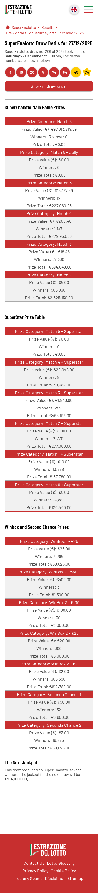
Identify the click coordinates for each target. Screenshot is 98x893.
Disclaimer (55, 878)
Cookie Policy (63, 870)
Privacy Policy (35, 870)
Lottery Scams (29, 878)
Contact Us (34, 863)
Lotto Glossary (60, 863)
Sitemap (75, 878)
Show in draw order (49, 86)
